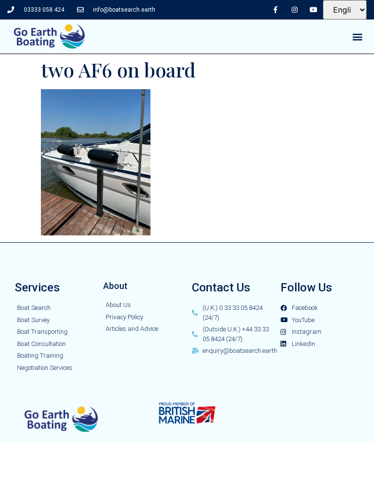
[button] (358, 37)
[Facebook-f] (275, 9)
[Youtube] (313, 9)
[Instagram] (294, 9)
